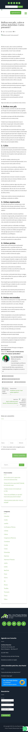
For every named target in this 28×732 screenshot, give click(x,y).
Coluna (6, 534)
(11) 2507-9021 (4, 652)
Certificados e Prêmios (9, 527)
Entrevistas (7, 552)
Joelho (6, 563)
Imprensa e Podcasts (9, 559)
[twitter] (14, 3)
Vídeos (5, 599)
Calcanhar (6, 516)
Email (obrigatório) (6, 702)
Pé (14, 31)
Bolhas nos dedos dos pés (8, 376)
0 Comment (9, 31)
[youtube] (19, 3)
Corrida (6, 545)
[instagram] (11, 3)
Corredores (7, 541)
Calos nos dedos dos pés (8, 382)
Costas (5, 548)
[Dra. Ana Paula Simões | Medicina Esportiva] (1, 9)
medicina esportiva (7, 369)
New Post (6, 570)
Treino (5, 595)
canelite (6, 523)
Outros (6, 577)
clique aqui (9, 676)
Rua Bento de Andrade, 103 (8, 647)
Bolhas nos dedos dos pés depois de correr (11, 379)
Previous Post (16, 390)
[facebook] (9, 3)
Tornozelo (6, 592)
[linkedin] (17, 3)
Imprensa (6, 556)
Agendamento (15, 13)
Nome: (2, 698)
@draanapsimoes (6, 349)
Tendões (6, 588)
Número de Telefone (6, 707)
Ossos (5, 574)
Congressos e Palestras (10, 538)
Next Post (10, 401)
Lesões (6, 567)
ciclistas (6, 530)
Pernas (6, 585)
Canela (6, 520)
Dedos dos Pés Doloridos (20, 382)
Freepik (10, 728)
